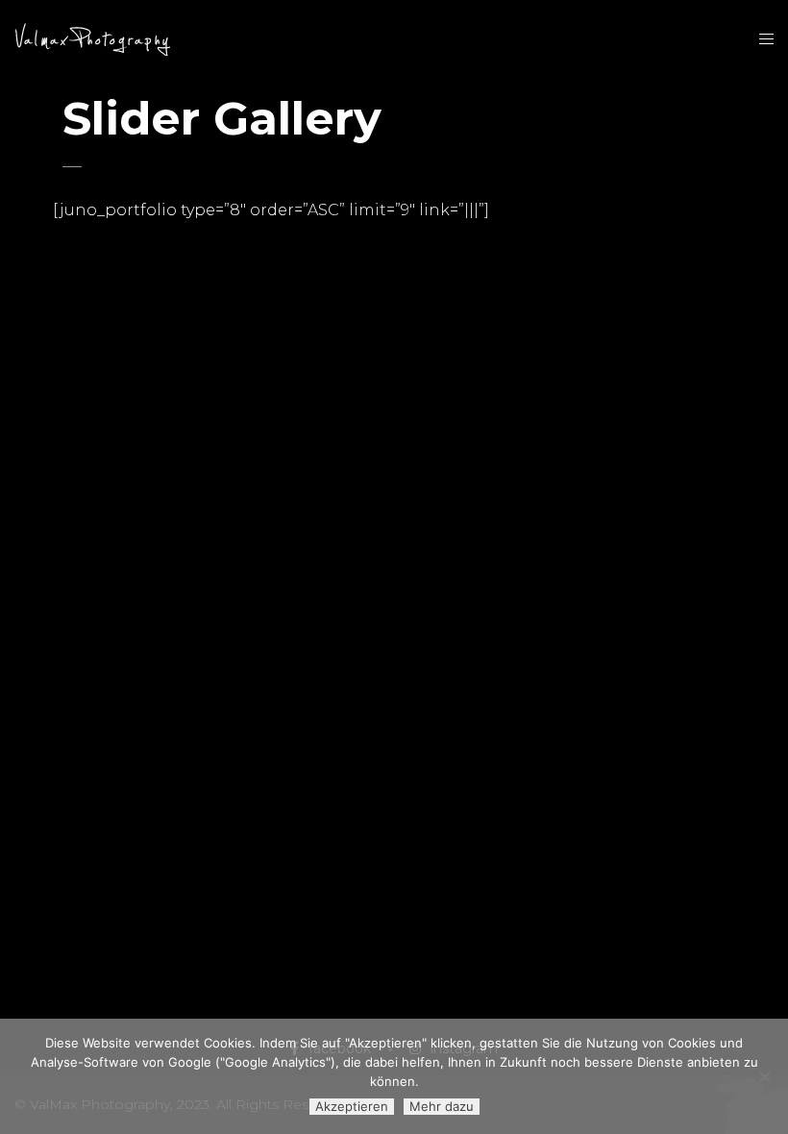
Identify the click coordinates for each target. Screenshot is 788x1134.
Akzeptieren (351, 1106)
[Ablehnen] (764, 1076)
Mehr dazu (441, 1106)
